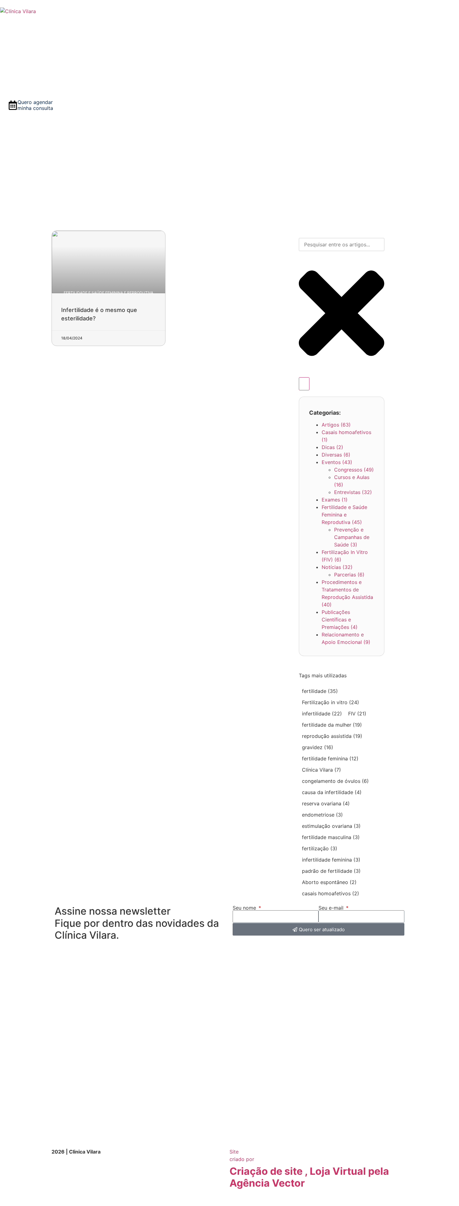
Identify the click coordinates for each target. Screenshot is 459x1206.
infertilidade (322, 713)
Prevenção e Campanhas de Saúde (351, 537)
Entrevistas (353, 492)
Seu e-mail (331, 907)
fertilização (319, 848)
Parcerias (349, 574)
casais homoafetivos (330, 893)
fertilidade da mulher (332, 724)
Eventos (337, 462)
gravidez (317, 747)
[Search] (304, 383)
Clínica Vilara (321, 769)
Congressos (354, 470)
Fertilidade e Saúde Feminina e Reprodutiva (344, 514)
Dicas (332, 447)
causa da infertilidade (332, 792)
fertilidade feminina (330, 758)
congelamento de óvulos (335, 780)
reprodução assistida (332, 736)
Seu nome (245, 907)
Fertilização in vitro (330, 702)
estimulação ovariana (331, 825)
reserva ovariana (326, 803)
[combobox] (341, 244)
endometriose (322, 814)
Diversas (336, 455)
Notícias (337, 567)
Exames (335, 500)
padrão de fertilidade (331, 870)
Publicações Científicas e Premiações (340, 619)
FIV (357, 713)
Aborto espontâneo (329, 882)
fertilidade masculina (331, 837)
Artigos (336, 425)
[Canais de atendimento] (4, 1202)
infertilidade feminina (331, 859)
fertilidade (320, 691)
